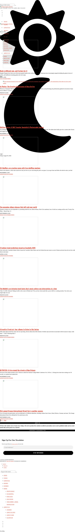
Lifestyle (3, 94)
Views (9, 78)
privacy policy (15, 444)
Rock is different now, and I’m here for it (13, 71)
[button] (15, 5)
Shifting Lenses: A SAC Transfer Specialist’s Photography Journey (22, 127)
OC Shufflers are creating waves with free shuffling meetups (20, 168)
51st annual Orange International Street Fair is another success (21, 411)
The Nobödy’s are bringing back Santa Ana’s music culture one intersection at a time (28, 288)
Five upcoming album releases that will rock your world (18, 207)
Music (2, 215)
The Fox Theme (10, 461)
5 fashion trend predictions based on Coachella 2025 (17, 248)
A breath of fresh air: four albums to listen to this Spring (19, 329)
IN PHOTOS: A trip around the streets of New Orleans (17, 370)
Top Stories (3, 78)
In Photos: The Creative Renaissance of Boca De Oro (17, 86)
